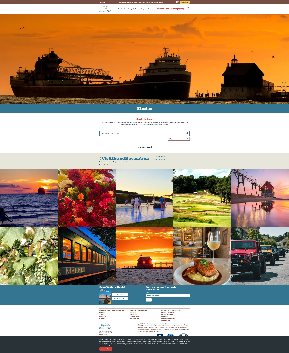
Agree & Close (106, 349)
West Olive (155, 2)
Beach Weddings (165, 320)
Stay (142, 9)
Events (150, 9)
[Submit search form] (187, 133)
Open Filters (105, 133)
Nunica (161, 2)
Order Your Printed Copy (120, 298)
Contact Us (102, 318)
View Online (122, 294)
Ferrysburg (142, 2)
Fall (167, 9)
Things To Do (132, 9)
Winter (174, 9)
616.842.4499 (103, 334)
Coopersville (149, 2)
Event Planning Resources (168, 318)
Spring (181, 9)
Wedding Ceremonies (167, 314)
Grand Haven (122, 2)
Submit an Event (134, 318)
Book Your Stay (185, 2)
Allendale (136, 2)
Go (149, 300)
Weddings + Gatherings (167, 312)
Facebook (102, 165)
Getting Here (133, 312)
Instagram (108, 165)
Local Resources (134, 316)
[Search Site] (188, 8)
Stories (101, 314)
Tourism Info (133, 314)
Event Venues (164, 316)
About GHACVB (103, 316)
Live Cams (102, 2)
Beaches (121, 9)
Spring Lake (130, 2)
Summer (160, 9)
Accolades (102, 312)
